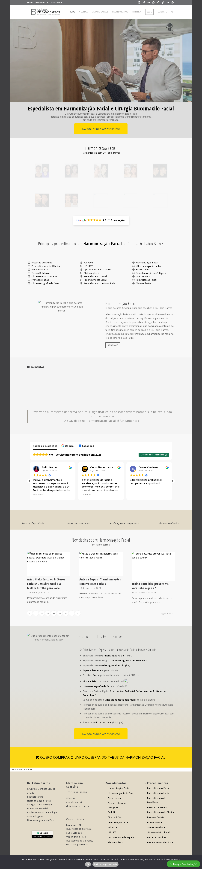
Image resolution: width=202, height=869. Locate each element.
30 (60, 613)
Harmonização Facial (147, 262)
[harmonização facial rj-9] (130, 200)
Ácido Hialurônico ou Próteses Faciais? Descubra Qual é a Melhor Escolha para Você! (46, 583)
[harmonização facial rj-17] (42, 200)
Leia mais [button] (38, 494)
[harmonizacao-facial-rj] (160, 200)
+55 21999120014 (76, 792)
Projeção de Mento (41, 262)
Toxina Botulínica (40, 272)
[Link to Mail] (167, 2)
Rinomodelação (39, 269)
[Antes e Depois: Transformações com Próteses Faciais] (101, 564)
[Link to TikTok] (163, 2)
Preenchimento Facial (95, 276)
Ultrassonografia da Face (45, 283)
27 (42, 613)
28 (48, 613)
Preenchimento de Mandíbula (99, 283)
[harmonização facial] (42, 171)
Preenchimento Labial (95, 279)
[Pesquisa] (172, 12)
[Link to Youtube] (148, 2)
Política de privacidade (105, 864)
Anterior (34, 381)
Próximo (167, 381)
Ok (88, 864)
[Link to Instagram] (139, 2)
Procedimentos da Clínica (160, 842)
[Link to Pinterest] (158, 2)
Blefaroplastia (143, 283)
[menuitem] (72, 12)
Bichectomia (142, 269)
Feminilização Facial (146, 279)
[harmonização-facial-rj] (130, 171)
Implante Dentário (156, 837)
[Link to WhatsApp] (153, 2)
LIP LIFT (88, 266)
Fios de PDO (143, 276)
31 (66, 613)
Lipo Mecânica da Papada (97, 269)
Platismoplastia (92, 272)
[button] (68, 445)
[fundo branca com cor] (45, 12)
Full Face (88, 262)
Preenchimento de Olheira (45, 266)
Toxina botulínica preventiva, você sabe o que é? (150, 586)
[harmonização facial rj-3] (101, 200)
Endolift (112, 812)
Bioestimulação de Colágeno (151, 272)
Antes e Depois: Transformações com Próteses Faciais (100, 581)
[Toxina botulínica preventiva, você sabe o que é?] (153, 566)
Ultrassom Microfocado (44, 276)
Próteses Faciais (40, 279)
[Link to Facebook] (144, 2)
